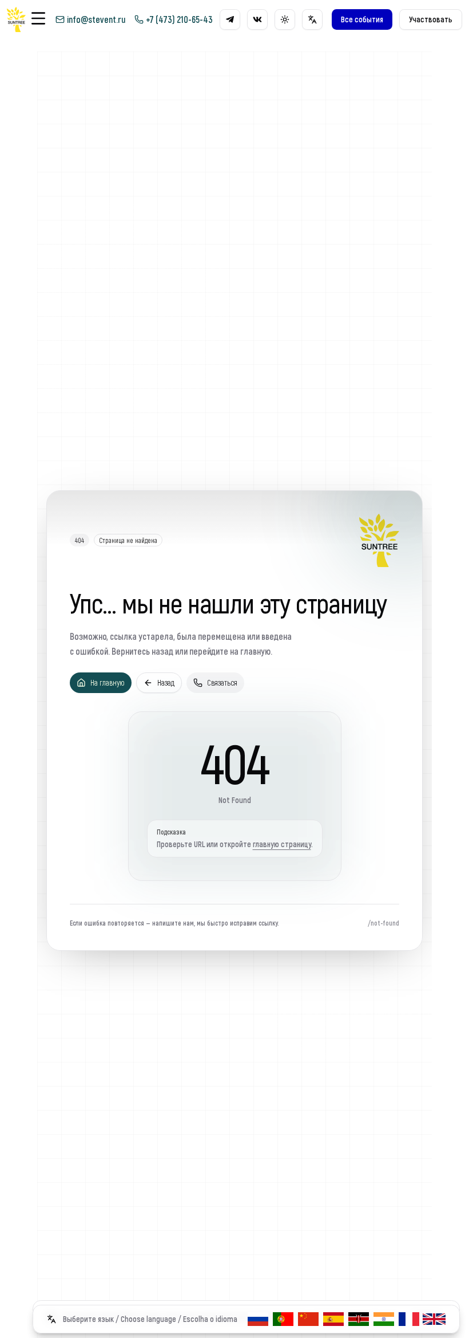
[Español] (333, 1319)
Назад (165, 682)
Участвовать (430, 19)
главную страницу (282, 844)
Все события (362, 19)
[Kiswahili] (358, 1319)
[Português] (283, 1319)
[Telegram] (230, 19)
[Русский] (258, 1319)
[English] (434, 1319)
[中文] (308, 1319)
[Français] (409, 1319)
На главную (107, 682)
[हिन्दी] (383, 1319)
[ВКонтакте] (257, 19)
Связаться (222, 682)
